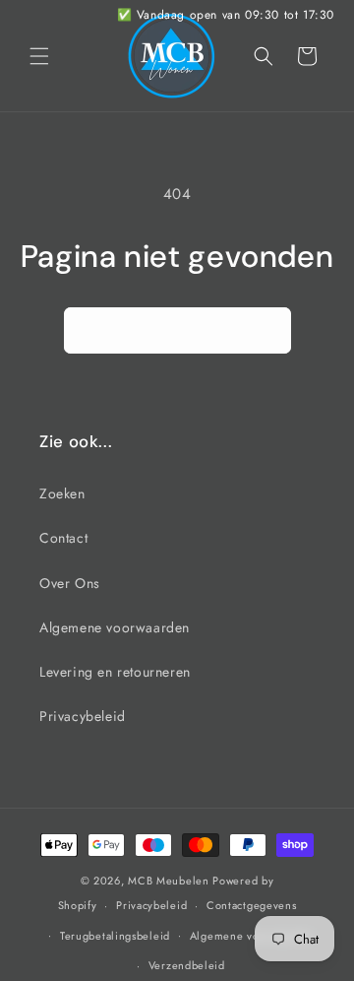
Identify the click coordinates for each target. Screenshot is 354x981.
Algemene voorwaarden (114, 627)
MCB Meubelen (168, 880)
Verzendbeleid (186, 965)
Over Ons (69, 583)
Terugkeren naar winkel (177, 330)
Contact (63, 538)
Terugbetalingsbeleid (115, 936)
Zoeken (62, 493)
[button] (39, 56)
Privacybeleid (82, 716)
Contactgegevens (251, 905)
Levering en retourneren (115, 672)
